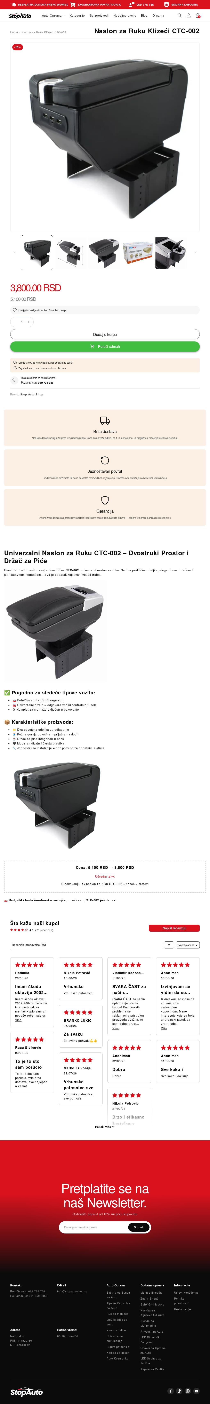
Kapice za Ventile (152, 1369)
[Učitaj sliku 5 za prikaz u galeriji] (171, 252)
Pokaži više (103, 1126)
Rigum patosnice (118, 1347)
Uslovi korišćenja (186, 1292)
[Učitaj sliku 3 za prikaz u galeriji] (104, 252)
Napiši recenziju (174, 928)
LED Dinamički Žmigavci (150, 1339)
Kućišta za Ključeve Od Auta (152, 1312)
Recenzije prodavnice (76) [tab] (29, 944)
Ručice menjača (117, 1314)
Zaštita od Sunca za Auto (118, 1295)
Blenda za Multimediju (148, 1323)
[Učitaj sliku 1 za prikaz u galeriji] (37, 252)
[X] (179, 1391)
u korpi (62, 310)
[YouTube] (196, 1391)
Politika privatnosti (181, 1300)
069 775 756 (46, 382)
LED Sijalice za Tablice (151, 1360)
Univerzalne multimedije (115, 1338)
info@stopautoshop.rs (72, 1291)
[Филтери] (169, 944)
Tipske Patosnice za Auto (118, 1305)
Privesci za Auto (151, 1331)
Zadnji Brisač (149, 1298)
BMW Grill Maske (152, 1304)
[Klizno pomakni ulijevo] (14, 252)
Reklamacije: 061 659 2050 (28, 1296)
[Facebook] (170, 1391)
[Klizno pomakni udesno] (195, 252)
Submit (139, 1227)
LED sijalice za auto (117, 1322)
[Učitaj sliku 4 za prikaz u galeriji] (138, 252)
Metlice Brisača (151, 1292)
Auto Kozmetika (117, 1358)
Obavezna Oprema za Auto (153, 1350)
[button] (53, 15)
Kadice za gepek (118, 1353)
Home (14, 32)
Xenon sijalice (116, 1330)
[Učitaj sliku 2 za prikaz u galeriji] (71, 252)
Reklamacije (182, 1309)
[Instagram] (188, 1391)
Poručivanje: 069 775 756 (27, 1291)
